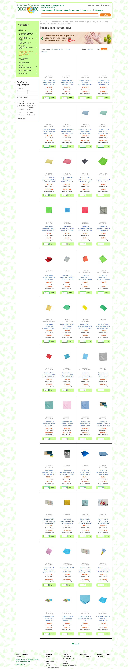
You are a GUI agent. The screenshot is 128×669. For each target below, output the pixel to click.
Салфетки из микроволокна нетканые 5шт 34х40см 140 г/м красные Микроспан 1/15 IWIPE (85, 279)
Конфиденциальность (69, 665)
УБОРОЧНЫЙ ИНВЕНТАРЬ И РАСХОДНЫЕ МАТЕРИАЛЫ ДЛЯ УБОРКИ (25, 53)
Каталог (23, 25)
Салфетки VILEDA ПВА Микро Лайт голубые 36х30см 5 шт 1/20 (67, 82)
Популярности (56, 49)
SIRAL (31, 109)
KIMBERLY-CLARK (32, 106)
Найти (105, 15)
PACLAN (21, 109)
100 (92, 49)
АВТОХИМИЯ (22, 30)
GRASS (31, 103)
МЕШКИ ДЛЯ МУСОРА (24, 43)
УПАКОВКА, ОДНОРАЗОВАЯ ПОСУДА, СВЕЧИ (25, 47)
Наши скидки (87, 10)
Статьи (47, 663)
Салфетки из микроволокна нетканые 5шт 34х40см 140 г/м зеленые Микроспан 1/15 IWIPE (103, 279)
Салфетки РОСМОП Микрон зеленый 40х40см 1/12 (67, 618)
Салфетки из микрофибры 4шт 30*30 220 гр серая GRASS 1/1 (67, 472)
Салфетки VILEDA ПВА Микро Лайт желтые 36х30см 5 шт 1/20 (67, 131)
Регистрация (95, 5)
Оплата (59, 10)
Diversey (21, 103)
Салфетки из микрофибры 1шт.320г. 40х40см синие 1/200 (67, 229)
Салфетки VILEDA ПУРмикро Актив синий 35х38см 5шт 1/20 (103, 570)
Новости (65, 663)
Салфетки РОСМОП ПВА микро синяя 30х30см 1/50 (67, 570)
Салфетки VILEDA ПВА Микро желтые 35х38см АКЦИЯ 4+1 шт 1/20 (49, 180)
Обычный (104, 49)
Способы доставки (71, 10)
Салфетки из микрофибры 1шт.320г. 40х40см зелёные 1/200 (49, 229)
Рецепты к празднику (52, 668)
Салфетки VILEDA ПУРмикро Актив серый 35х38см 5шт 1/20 (85, 180)
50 (89, 49)
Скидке (68, 49)
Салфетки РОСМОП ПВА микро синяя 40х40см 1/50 (103, 618)
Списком (44, 51)
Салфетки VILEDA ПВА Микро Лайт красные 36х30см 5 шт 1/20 (49, 82)
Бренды (65, 661)
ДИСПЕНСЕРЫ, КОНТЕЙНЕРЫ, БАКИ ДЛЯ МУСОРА (25, 39)
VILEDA (21, 114)
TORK (20, 112)
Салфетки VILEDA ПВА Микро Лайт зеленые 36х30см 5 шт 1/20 (49, 131)
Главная (42, 22)
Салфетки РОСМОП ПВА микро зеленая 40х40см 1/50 (67, 326)
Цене (62, 49)
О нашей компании (68, 659)
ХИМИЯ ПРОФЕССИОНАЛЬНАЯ (24, 66)
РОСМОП (32, 114)
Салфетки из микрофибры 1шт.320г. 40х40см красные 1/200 (85, 229)
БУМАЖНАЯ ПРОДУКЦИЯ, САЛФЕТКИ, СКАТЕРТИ (25, 33)
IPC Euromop (22, 105)
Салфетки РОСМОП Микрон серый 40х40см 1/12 (49, 618)
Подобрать (21, 118)
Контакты (99, 10)
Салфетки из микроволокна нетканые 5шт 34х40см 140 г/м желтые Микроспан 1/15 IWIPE (49, 328)
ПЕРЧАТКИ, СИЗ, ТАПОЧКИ (23, 59)
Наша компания (47, 10)
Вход (89, 5)
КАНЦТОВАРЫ (22, 73)
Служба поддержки (86, 657)
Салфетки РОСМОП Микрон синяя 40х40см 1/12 (85, 618)
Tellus (31, 112)
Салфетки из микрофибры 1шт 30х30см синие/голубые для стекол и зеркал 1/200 (85, 474)
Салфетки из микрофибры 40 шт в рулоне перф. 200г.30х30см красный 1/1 (49, 279)
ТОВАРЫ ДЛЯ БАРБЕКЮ (25, 70)
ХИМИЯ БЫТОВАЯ (23, 63)
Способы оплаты (85, 659)
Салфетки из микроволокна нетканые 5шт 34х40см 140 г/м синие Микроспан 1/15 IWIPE (85, 377)
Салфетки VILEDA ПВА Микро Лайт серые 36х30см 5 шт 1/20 (103, 82)
